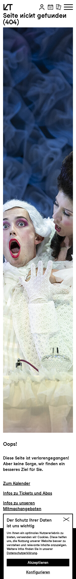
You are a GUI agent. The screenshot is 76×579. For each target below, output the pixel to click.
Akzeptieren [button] (38, 562)
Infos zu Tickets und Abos (27, 493)
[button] (42, 7)
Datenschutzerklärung (22, 553)
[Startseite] (8, 7)
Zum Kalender (16, 483)
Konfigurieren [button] (38, 572)
